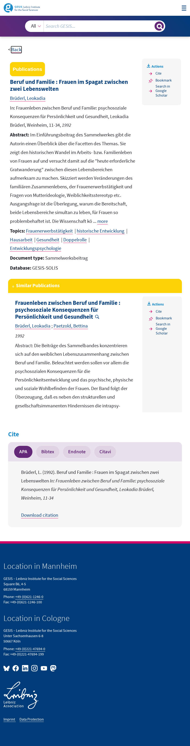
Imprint (9, 719)
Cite (158, 73)
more (102, 221)
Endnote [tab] (77, 451)
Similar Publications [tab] (38, 286)
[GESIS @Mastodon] (52, 668)
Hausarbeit (21, 240)
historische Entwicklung (100, 231)
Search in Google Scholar (162, 91)
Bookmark (163, 80)
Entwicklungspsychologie (35, 248)
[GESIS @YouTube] (44, 668)
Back (16, 50)
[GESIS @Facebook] (16, 668)
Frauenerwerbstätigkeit (49, 231)
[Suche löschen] (150, 26)
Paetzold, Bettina (71, 326)
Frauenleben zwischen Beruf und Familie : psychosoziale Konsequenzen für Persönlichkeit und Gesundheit (67, 310)
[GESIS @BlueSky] (7, 668)
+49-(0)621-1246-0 (29, 596)
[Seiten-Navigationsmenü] (184, 8)
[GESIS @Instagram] (34, 668)
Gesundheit (47, 240)
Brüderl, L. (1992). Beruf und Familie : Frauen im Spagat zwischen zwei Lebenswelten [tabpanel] (93, 494)
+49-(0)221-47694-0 (30, 649)
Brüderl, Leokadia (27, 98)
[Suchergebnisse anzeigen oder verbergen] (159, 26)
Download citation (39, 515)
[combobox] (95, 26)
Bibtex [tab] (47, 451)
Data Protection (31, 719)
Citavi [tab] (105, 451)
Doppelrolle (75, 240)
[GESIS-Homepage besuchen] (22, 7)
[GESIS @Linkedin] (25, 668)
